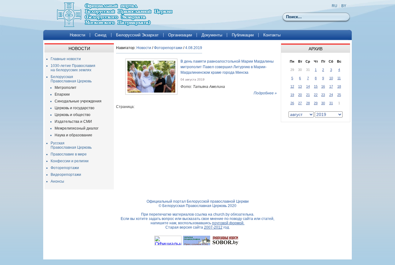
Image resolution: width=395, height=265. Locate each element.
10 (331, 78)
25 (339, 95)
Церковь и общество (72, 115)
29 (316, 103)
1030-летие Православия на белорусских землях (73, 68)
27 (300, 103)
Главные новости (66, 59)
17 (331, 86)
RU (334, 6)
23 (323, 95)
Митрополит (66, 87)
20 (300, 95)
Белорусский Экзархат (137, 35)
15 (316, 86)
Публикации (243, 35)
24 (331, 95)
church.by (221, 214)
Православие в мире (69, 154)
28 (308, 103)
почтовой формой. (228, 223)
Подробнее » (265, 93)
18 (339, 86)
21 (308, 95)
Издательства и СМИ (73, 121)
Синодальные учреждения (78, 101)
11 (339, 78)
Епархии (62, 94)
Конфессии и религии (70, 161)
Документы (212, 35)
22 (316, 95)
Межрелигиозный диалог (76, 128)
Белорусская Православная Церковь (71, 79)
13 (300, 86)
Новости (77, 35)
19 (292, 95)
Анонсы (57, 181)
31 (331, 103)
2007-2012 (213, 227)
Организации (180, 35)
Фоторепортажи (65, 168)
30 (323, 103)
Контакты (272, 35)
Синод (100, 35)
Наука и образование (73, 135)
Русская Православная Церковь (71, 145)
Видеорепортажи (66, 174)
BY (343, 6)
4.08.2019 (193, 48)
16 (323, 86)
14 (308, 86)
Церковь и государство (74, 108)
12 (292, 86)
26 (292, 103)
